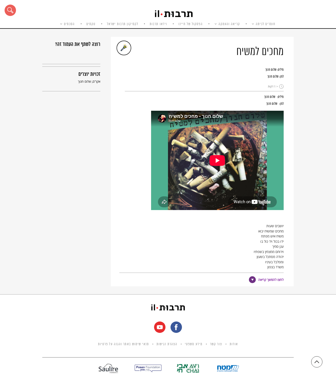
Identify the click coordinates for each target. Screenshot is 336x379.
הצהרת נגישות (167, 344)
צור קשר (216, 344)
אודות (234, 344)
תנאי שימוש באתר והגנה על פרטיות (123, 344)
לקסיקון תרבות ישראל (122, 24)
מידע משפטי (194, 344)
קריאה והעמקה (229, 24)
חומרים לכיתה (265, 24)
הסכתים (69, 24)
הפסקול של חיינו (191, 24)
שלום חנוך (270, 70)
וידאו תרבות (158, 24)
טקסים (91, 24)
